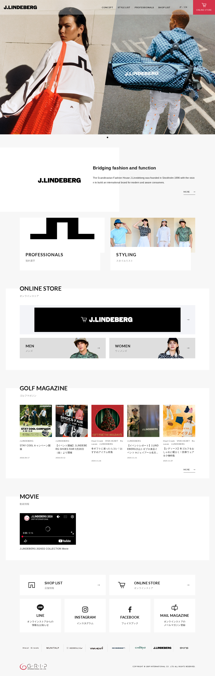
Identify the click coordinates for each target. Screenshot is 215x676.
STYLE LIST (124, 7)
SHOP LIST (164, 7)
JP (180, 7)
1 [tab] (107, 137)
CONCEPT (107, 7)
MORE (187, 191)
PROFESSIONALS (144, 7)
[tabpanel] (107, 67)
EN (185, 7)
